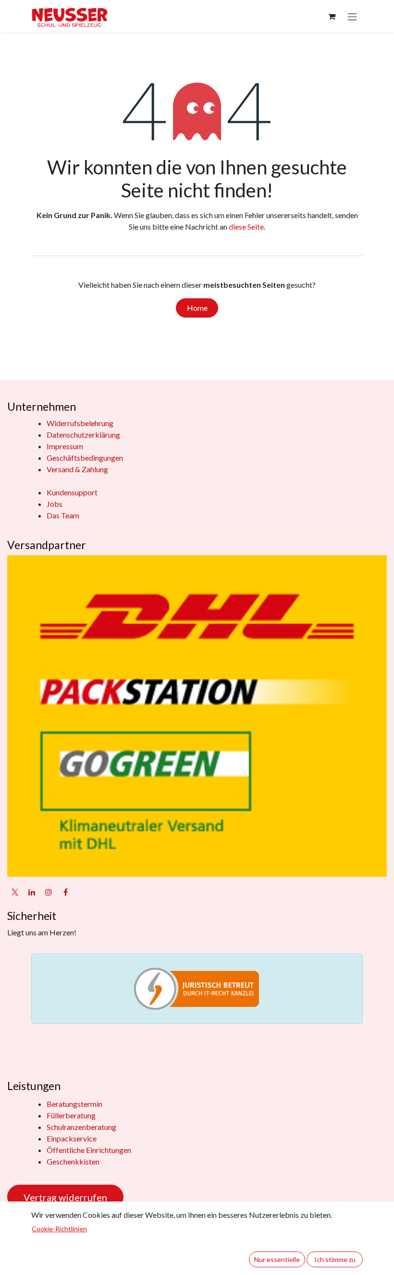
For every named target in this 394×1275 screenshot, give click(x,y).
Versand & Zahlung (77, 469)
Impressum (65, 446)
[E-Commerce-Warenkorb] (331, 16)
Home (197, 307)
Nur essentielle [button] (277, 1259)
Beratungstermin (74, 1103)
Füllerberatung (71, 1115)
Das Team (63, 515)
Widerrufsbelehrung (80, 423)
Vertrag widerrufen (65, 1197)
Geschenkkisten (73, 1161)
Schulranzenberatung (81, 1126)
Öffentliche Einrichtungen (89, 1149)
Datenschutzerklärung (83, 434)
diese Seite (246, 226)
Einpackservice (72, 1138)
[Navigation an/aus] (352, 16)
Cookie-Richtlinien (59, 1229)
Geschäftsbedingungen (85, 457)
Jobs (54, 503)
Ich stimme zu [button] (335, 1259)
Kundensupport (72, 492)
